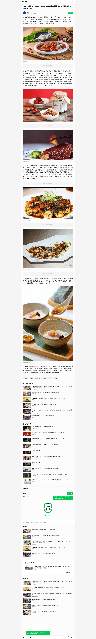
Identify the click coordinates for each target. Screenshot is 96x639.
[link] (27, 637)
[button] (24, 637)
